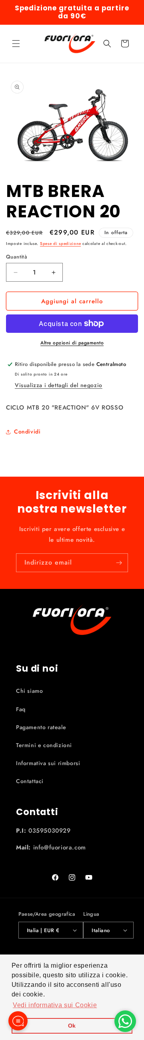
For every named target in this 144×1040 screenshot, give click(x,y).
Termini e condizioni (44, 745)
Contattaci (30, 781)
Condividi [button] (27, 431)
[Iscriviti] (119, 562)
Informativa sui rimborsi (48, 763)
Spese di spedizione (60, 244)
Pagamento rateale (41, 727)
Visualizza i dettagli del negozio (58, 385)
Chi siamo (29, 691)
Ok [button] (72, 1025)
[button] (16, 43)
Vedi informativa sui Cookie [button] (55, 1005)
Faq (21, 709)
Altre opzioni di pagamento (72, 342)
